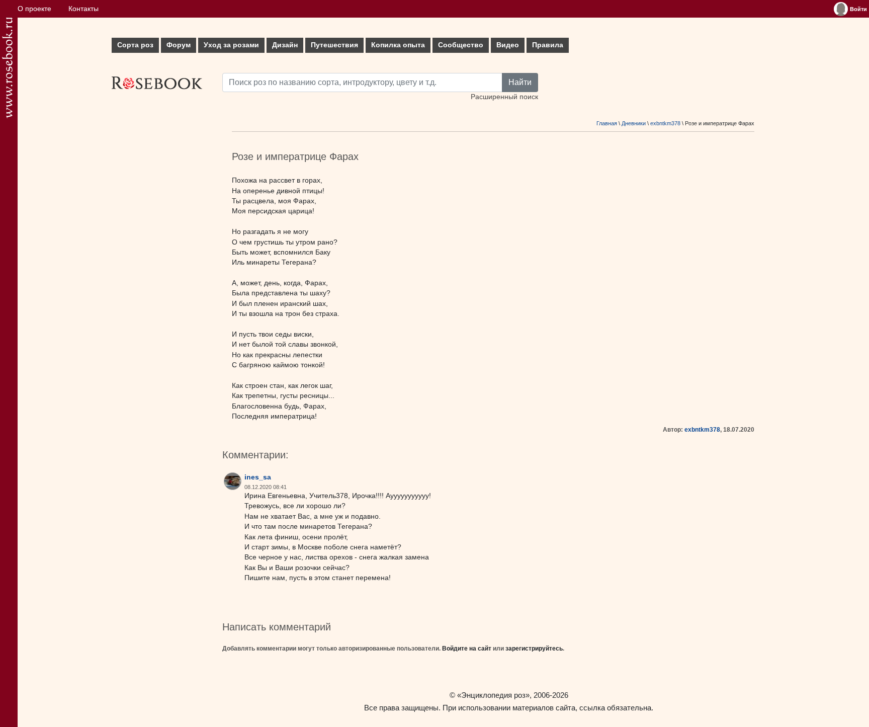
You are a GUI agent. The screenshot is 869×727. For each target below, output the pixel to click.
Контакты (83, 9)
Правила (547, 45)
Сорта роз (135, 45)
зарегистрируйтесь (534, 648)
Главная (606, 123)
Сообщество (460, 45)
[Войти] (841, 9)
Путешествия (334, 45)
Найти (520, 82)
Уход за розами (231, 45)
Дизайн (285, 45)
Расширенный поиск (504, 97)
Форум (178, 45)
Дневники (634, 123)
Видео (507, 45)
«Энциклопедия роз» (493, 695)
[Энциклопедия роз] (7, 67)
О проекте (34, 9)
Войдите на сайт (466, 648)
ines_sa (257, 477)
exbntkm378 (665, 123)
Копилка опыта (398, 45)
